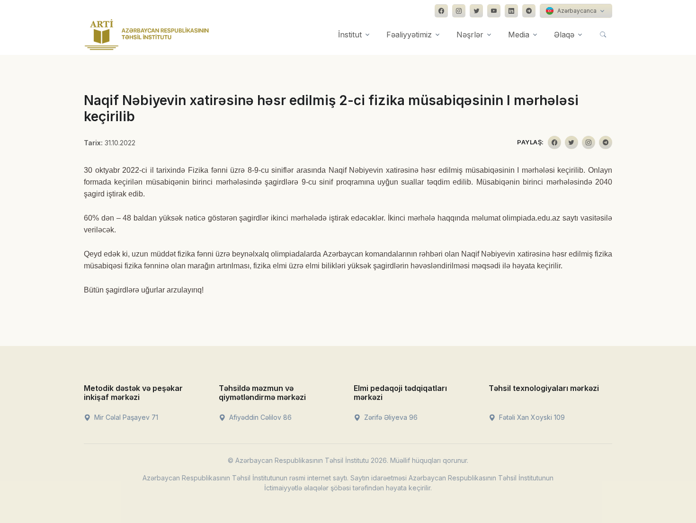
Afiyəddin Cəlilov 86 (259, 417)
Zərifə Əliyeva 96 (390, 417)
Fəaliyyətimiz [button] (409, 34)
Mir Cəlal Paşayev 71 (125, 417)
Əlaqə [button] (564, 34)
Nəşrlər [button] (469, 34)
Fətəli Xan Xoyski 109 (531, 417)
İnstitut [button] (350, 34)
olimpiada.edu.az (531, 218)
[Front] (147, 34)
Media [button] (518, 34)
